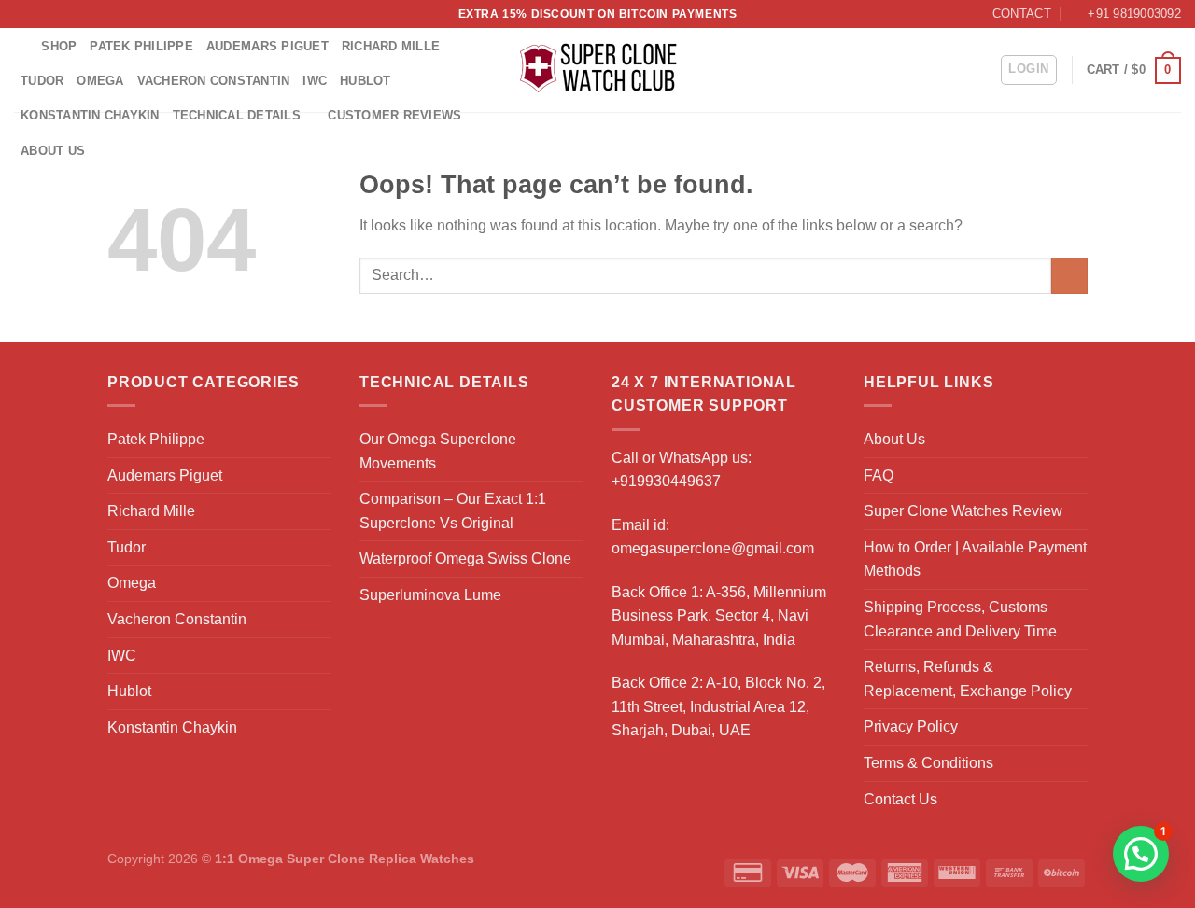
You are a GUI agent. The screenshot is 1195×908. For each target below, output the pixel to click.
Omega (100, 81)
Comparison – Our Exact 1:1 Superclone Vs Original (452, 511)
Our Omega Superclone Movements (437, 451)
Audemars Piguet (267, 46)
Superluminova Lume (430, 595)
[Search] (21, 45)
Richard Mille (391, 46)
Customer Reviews (394, 115)
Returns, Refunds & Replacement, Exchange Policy (968, 679)
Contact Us (900, 799)
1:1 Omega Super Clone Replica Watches (344, 858)
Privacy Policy (911, 726)
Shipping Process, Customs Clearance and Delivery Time (960, 619)
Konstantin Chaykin (90, 115)
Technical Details (237, 115)
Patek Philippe (141, 46)
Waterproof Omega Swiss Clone (465, 558)
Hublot (365, 81)
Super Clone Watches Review (963, 511)
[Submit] (1069, 276)
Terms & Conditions (928, 763)
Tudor (42, 81)
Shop (59, 46)
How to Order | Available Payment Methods (975, 559)
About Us (53, 151)
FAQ (878, 475)
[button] (1141, 854)
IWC (314, 81)
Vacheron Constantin (213, 81)
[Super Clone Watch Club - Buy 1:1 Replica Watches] (598, 70)
